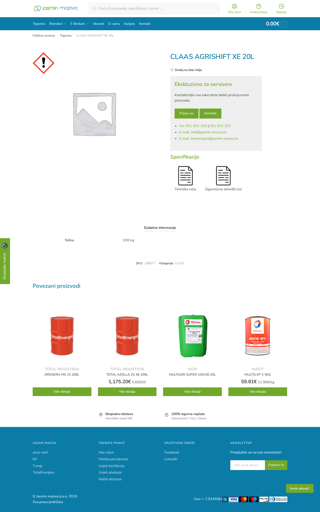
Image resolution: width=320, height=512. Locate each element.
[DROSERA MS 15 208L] (62, 335)
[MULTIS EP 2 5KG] (257, 335)
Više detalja (62, 392)
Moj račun (234, 12)
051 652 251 (220, 126)
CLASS (179, 263)
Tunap (37, 465)
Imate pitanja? (300, 488)
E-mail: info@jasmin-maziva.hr (203, 132)
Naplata (281, 12)
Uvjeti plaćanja (110, 472)
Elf (35, 459)
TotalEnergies (43, 472)
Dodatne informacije (160, 227)
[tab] (160, 224)
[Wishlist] (85, 313)
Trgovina (65, 35)
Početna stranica (44, 35)
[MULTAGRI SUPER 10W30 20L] (192, 335)
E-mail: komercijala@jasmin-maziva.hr (209, 138)
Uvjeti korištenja (111, 465)
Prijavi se (186, 113)
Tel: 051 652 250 (193, 126)
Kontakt (210, 113)
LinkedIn (171, 459)
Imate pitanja (258, 12)
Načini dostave (110, 479)
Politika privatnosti (113, 459)
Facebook (171, 452)
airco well (40, 452)
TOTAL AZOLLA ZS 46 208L (127, 374)
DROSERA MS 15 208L (62, 374)
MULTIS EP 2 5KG (257, 374)
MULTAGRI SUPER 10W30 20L (192, 374)
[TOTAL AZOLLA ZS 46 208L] (127, 335)
